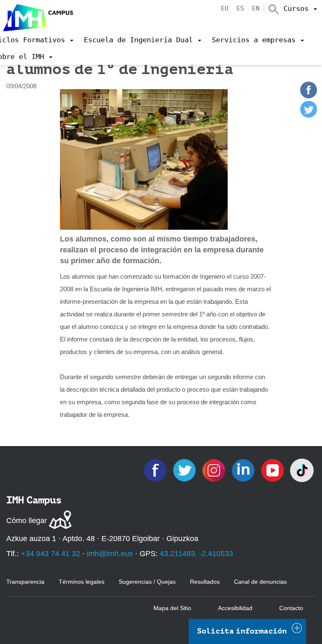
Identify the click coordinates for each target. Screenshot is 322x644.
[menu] (300, 8)
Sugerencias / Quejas (147, 581)
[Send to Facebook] (308, 96)
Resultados (205, 581)
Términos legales (81, 581)
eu (225, 8)
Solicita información (242, 631)
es (240, 8)
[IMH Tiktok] (302, 469)
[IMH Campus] (36, 15)
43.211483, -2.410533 (196, 553)
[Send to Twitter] (308, 115)
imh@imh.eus (110, 553)
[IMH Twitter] (185, 469)
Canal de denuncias (260, 581)
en (256, 8)
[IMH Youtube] (273, 469)
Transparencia (25, 581)
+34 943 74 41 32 (50, 553)
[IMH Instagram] (214, 469)
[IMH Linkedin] (244, 469)
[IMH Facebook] (156, 469)
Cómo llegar (26, 520)
